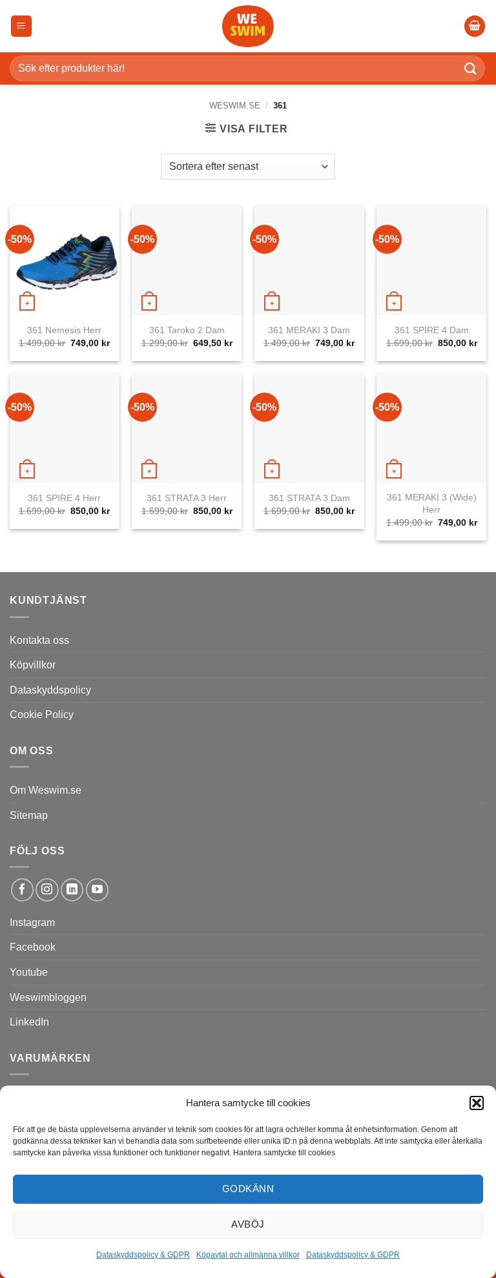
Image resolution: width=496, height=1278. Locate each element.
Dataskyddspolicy (50, 690)
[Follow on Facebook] (22, 889)
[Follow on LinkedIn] (72, 889)
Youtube (29, 972)
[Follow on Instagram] (47, 889)
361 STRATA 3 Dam (309, 498)
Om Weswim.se (45, 790)
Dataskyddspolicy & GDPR (143, 1254)
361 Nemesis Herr (64, 330)
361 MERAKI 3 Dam (309, 330)
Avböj (247, 1224)
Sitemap (29, 815)
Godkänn (248, 1188)
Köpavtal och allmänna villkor (248, 1254)
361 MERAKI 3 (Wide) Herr (432, 503)
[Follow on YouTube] (97, 889)
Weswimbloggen (48, 997)
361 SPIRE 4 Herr (64, 498)
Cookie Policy (42, 714)
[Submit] (471, 68)
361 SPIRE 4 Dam (432, 330)
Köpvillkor (33, 664)
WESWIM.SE (234, 105)
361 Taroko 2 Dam (187, 330)
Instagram (32, 922)
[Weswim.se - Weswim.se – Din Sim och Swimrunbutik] (248, 26)
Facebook (33, 947)
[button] (476, 1103)
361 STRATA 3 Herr (187, 498)
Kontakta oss (39, 640)
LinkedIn (29, 1021)
